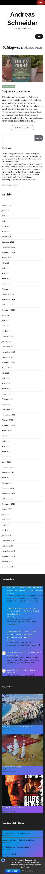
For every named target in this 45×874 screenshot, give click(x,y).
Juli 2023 (5, 373)
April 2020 (6, 530)
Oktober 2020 (7, 499)
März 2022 (6, 457)
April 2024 (6, 331)
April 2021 (6, 478)
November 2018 (8, 551)
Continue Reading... (22, 128)
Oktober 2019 (7, 546)
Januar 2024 (6, 341)
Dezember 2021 (8, 467)
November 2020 (8, 493)
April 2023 (6, 389)
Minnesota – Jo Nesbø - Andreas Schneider (23, 588)
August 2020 (7, 509)
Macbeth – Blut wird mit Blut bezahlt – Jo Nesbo (25, 591)
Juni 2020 (6, 520)
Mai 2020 (6, 525)
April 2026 (6, 226)
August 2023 (7, 368)
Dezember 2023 (8, 347)
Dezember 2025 (8, 242)
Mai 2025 (6, 273)
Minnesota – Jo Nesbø (11, 854)
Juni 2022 (6, 441)
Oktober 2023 (7, 357)
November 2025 (8, 247)
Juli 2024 (5, 315)
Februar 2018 (7, 561)
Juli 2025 (5, 263)
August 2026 (7, 205)
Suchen (39, 138)
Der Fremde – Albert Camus (30, 652)
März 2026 (6, 231)
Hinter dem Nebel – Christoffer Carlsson (18, 840)
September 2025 (8, 252)
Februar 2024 (7, 336)
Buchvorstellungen (8, 86)
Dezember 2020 (8, 488)
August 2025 (7, 258)
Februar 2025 (7, 289)
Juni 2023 (6, 378)
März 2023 (6, 394)
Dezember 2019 (8, 541)
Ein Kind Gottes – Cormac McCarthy (16, 847)
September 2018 (8, 556)
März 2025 (6, 284)
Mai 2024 (6, 326)
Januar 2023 (6, 404)
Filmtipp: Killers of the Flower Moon (15, 807)
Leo (8, 670)
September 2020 (8, 504)
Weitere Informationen (30, 871)
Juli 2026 (5, 210)
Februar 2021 (7, 483)
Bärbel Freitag (12, 652)
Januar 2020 (6, 535)
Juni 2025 (6, 268)
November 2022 (8, 415)
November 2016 (8, 567)
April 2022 (6, 451)
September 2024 (8, 310)
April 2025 (6, 279)
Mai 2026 (6, 221)
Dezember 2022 (8, 410)
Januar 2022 (6, 462)
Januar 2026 (6, 237)
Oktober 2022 (7, 420)
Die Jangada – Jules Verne (16, 91)
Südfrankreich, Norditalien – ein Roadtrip (17, 726)
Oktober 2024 (7, 305)
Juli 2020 (5, 514)
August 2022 (7, 430)
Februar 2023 (7, 399)
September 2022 (8, 425)
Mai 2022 (6, 446)
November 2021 (8, 472)
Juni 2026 (6, 216)
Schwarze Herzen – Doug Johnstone (16, 833)
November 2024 (8, 299)
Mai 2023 (6, 383)
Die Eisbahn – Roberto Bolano (24, 670)
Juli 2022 (5, 436)
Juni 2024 (6, 320)
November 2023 (8, 352)
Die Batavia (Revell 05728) (11, 767)
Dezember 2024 (8, 294)
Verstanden (12, 871)
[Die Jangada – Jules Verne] (22, 69)
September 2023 (8, 362)
